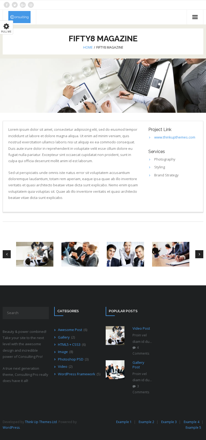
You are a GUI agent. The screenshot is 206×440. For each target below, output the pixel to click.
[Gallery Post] (115, 369)
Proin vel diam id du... (142, 338)
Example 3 (169, 422)
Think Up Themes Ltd (41, 422)
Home (88, 47)
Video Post (141, 328)
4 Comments (141, 350)
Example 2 (146, 422)
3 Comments (141, 389)
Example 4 (191, 422)
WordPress (11, 427)
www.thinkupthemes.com (174, 137)
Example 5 (193, 427)
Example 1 (124, 422)
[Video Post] (115, 335)
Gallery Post (138, 364)
